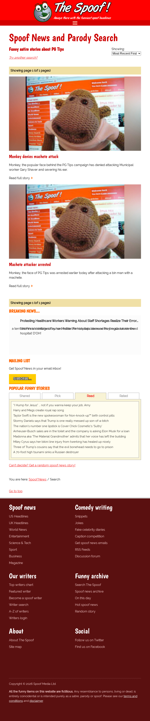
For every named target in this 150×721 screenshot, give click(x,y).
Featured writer (20, 591)
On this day (83, 598)
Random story (85, 611)
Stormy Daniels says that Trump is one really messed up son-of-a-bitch (61, 421)
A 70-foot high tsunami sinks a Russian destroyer (46, 452)
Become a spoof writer (25, 598)
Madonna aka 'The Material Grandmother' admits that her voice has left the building (69, 436)
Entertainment (19, 536)
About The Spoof (21, 640)
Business (15, 556)
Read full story (19, 178)
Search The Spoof (88, 585)
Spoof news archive (89, 591)
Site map (15, 647)
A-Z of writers (19, 611)
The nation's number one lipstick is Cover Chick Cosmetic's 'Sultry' (57, 426)
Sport (13, 549)
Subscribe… (22, 378)
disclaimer (36, 701)
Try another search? (23, 57)
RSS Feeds (82, 549)
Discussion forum (87, 556)
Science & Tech (20, 543)
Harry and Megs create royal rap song (38, 410)
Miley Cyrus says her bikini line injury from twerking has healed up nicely (62, 442)
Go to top (15, 491)
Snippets (81, 516)
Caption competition (89, 536)
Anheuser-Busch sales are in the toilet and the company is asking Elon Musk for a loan (71, 431)
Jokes (79, 523)
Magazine (16, 563)
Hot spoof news (86, 605)
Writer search (18, 605)
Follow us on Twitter (89, 640)
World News (18, 530)
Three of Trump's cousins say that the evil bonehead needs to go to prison (63, 447)
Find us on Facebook (90, 647)
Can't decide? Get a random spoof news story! (42, 465)
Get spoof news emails (91, 543)
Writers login (18, 618)
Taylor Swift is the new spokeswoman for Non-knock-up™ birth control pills (63, 415)
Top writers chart (21, 585)
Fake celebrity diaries (90, 530)
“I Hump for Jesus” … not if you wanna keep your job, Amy (51, 405)
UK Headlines (18, 523)
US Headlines (18, 516)
